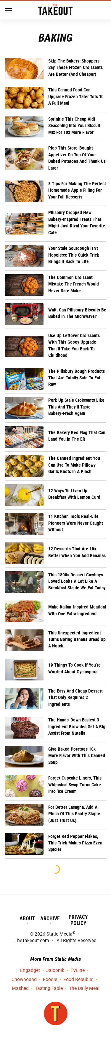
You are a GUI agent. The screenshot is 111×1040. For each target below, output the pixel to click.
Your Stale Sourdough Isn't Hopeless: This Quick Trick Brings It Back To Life (73, 254)
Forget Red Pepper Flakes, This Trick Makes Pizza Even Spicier (75, 843)
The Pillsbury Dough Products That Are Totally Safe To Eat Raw (76, 377)
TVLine (77, 970)
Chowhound (24, 979)
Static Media (59, 934)
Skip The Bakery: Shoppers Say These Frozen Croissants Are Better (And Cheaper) (75, 67)
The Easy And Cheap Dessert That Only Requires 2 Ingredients (75, 697)
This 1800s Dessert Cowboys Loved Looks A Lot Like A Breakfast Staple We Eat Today (77, 581)
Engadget (30, 970)
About (27, 918)
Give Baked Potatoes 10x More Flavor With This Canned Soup (76, 755)
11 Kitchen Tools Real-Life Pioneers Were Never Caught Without (75, 523)
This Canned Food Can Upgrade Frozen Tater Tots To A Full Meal (76, 96)
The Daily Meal (84, 988)
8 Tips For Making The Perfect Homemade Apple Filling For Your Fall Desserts (77, 190)
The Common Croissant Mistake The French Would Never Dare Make (73, 284)
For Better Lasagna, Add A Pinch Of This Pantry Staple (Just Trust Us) (74, 813)
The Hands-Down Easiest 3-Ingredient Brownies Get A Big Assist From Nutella (76, 726)
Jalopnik (55, 970)
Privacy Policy (78, 920)
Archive (50, 918)
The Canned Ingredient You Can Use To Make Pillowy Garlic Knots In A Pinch (74, 464)
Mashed (20, 988)
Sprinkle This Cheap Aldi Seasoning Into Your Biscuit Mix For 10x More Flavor (74, 125)
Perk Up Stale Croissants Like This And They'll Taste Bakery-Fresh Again (76, 406)
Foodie (50, 979)
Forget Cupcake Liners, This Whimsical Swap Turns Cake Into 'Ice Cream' (75, 784)
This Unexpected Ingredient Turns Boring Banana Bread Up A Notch (77, 639)
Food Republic (78, 979)
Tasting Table (49, 988)
